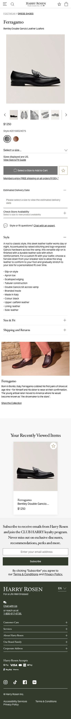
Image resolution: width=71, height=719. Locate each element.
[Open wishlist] (59, 4)
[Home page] (35, 4)
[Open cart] (66, 4)
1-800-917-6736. (12, 613)
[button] (5, 4)
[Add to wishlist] (53, 445)
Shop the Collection (11, 403)
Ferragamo (13, 22)
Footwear (9, 13)
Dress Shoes (26, 13)
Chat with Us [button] (10, 606)
